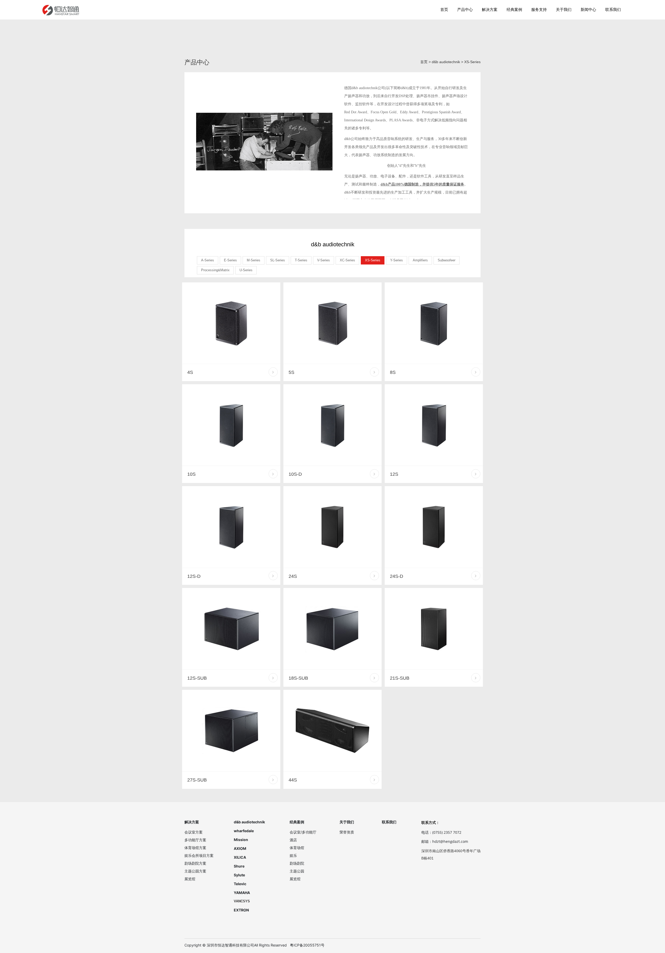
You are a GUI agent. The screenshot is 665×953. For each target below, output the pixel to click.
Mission (241, 839)
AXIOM (240, 848)
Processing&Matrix (215, 270)
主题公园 (297, 871)
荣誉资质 (347, 832)
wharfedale (244, 831)
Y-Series (396, 260)
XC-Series (347, 260)
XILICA (240, 857)
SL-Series (277, 260)
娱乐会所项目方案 (199, 855)
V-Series (323, 260)
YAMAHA (242, 892)
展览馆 (189, 879)
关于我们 (563, 9)
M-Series (253, 260)
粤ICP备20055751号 (307, 945)
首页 (444, 9)
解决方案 (489, 9)
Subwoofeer (446, 260)
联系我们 (613, 9)
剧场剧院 (297, 863)
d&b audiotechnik (446, 62)
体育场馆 (297, 847)
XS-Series (472, 62)
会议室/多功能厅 (303, 832)
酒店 (293, 840)
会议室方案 (193, 832)
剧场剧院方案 (195, 863)
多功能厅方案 (195, 840)
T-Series (301, 260)
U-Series (246, 270)
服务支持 (539, 9)
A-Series (207, 260)
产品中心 (465, 9)
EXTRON (241, 910)
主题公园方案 (195, 871)
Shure (239, 866)
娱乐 (293, 855)
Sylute (239, 875)
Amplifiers (420, 260)
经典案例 (514, 9)
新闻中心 (588, 9)
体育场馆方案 (195, 847)
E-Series (230, 260)
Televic (240, 884)
